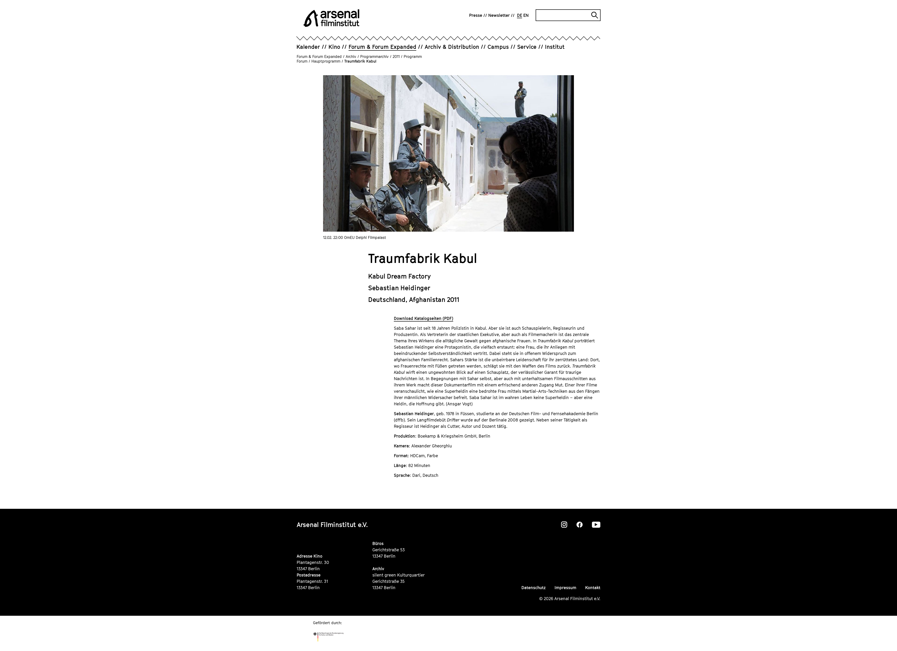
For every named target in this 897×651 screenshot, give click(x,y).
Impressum (565, 587)
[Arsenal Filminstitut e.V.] (331, 18)
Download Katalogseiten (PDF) (423, 318)
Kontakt (592, 587)
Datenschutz (533, 587)
